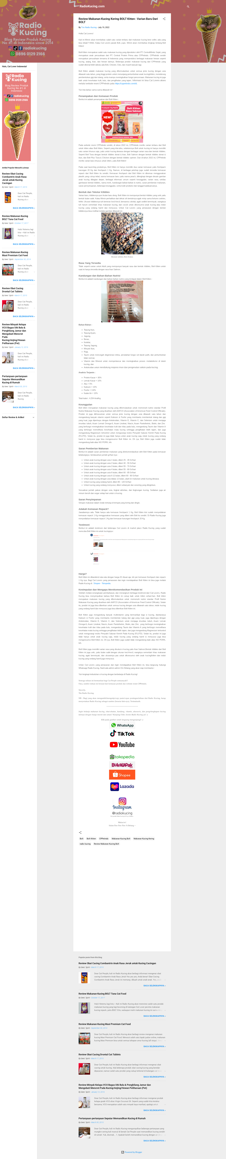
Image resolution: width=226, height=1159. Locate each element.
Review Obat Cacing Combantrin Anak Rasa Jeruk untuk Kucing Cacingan (117, 963)
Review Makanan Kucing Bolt (106, 844)
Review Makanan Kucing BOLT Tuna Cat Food (102, 993)
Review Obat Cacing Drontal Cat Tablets (100, 1054)
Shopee (97, 583)
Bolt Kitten (91, 838)
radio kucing (85, 844)
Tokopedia (106, 583)
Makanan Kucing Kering (144, 838)
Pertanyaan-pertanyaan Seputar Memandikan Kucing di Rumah (112, 1118)
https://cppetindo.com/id (126, 83)
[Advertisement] (181, 52)
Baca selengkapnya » (155, 985)
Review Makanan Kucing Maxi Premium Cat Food (105, 1024)
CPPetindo (103, 838)
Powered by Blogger (133, 1152)
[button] (164, 19)
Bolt (81, 838)
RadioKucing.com (92, 6)
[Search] (188, 7)
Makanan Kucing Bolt (121, 838)
